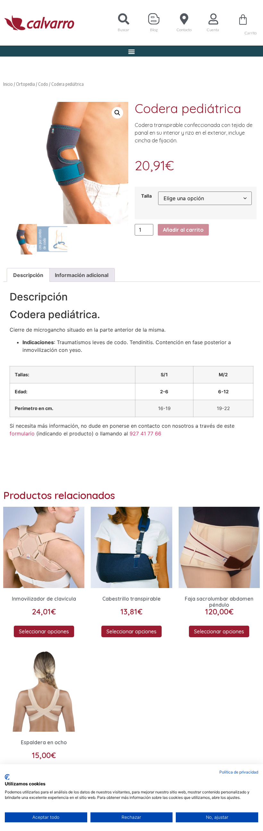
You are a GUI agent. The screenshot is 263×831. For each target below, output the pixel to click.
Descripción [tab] (28, 275)
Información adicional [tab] (81, 275)
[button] (131, 51)
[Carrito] (243, 20)
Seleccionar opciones (44, 631)
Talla (146, 196)
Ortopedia (25, 84)
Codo (43, 84)
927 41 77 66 (145, 433)
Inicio (8, 84)
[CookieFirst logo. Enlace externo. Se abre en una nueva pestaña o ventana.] (7, 777)
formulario (22, 433)
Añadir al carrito (183, 230)
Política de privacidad (238, 772)
